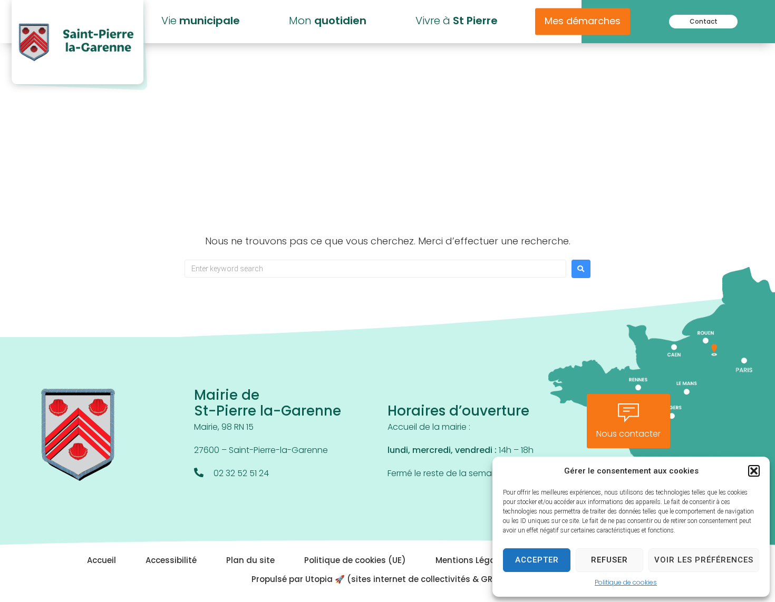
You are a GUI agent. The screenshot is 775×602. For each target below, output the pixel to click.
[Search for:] (375, 269)
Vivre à (456, 21)
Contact (704, 22)
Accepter (537, 560)
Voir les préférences (703, 560)
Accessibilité (171, 561)
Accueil (101, 561)
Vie (200, 21)
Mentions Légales (471, 561)
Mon (327, 21)
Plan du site (250, 561)
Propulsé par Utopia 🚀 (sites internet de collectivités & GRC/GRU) (387, 580)
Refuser (609, 560)
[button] (754, 471)
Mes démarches (583, 22)
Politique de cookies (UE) (355, 561)
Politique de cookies (626, 583)
